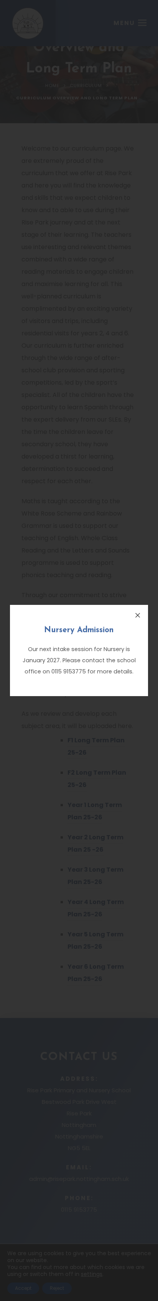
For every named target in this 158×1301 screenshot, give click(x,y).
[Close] (137, 615)
